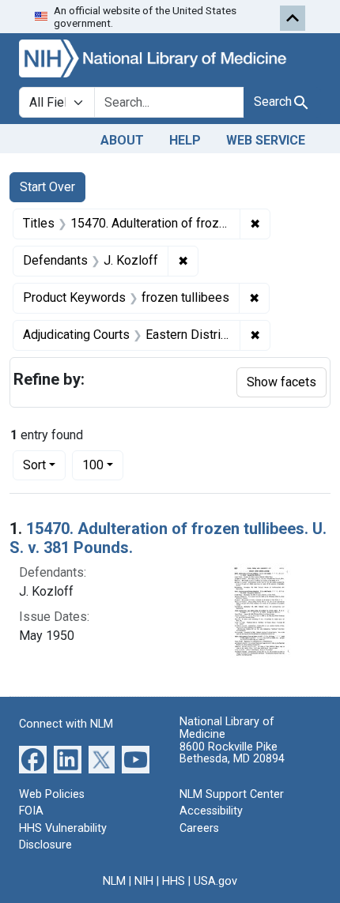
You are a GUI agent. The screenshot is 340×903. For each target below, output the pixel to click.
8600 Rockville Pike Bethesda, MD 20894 (232, 753)
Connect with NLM (66, 724)
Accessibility (211, 811)
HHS (173, 881)
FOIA (31, 811)
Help (185, 140)
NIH (143, 881)
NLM (114, 881)
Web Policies (52, 794)
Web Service (265, 140)
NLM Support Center (231, 794)
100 (102, 464)
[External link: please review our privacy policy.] (33, 758)
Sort (34, 464)
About (122, 140)
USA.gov (215, 881)
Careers (199, 828)
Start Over (47, 186)
